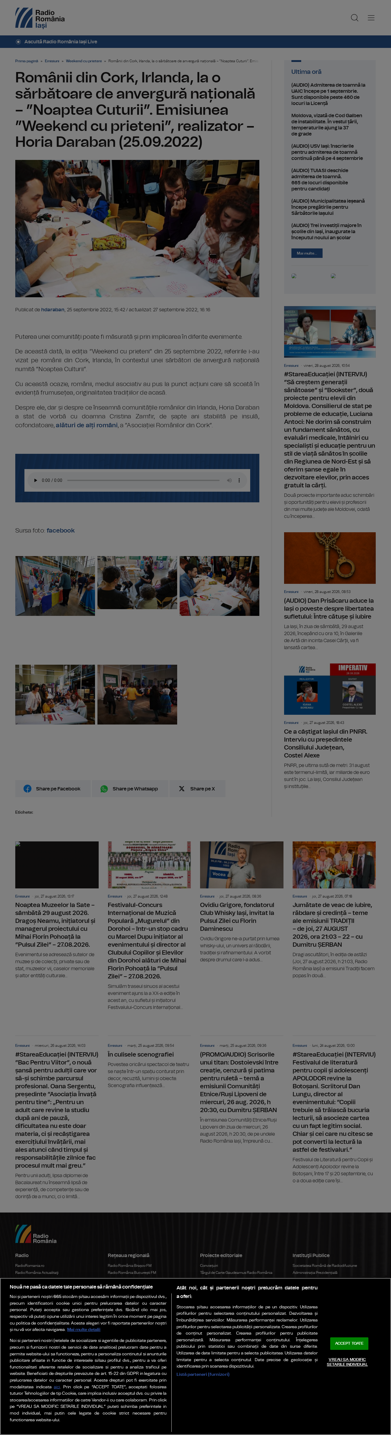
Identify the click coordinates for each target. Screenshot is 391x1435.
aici (57, 1387)
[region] (195, 1356)
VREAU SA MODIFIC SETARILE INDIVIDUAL (347, 1362)
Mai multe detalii (83, 1329)
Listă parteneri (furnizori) (203, 1374)
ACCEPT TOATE (349, 1344)
